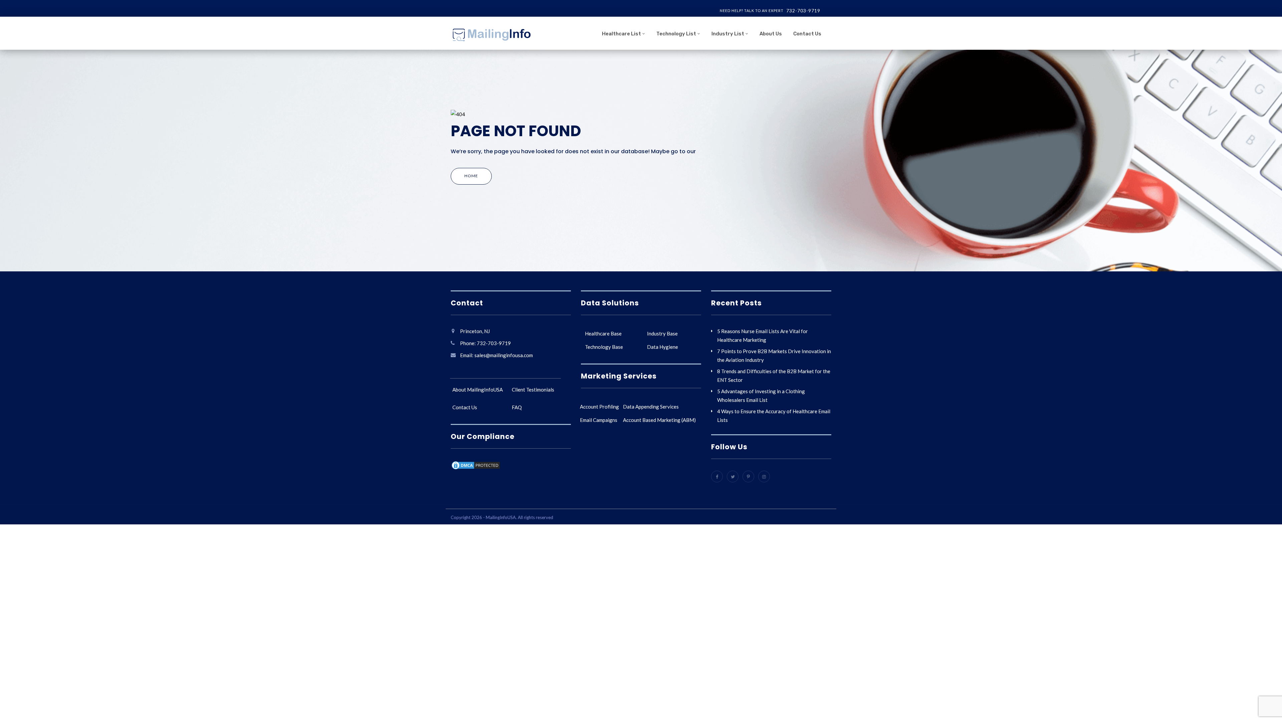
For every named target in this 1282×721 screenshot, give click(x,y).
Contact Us (807, 34)
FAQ (517, 407)
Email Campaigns (598, 420)
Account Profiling (599, 407)
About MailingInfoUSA (477, 390)
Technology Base (604, 347)
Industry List (727, 34)
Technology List (676, 34)
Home (471, 175)
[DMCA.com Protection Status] (476, 466)
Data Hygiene (662, 347)
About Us (771, 34)
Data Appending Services (651, 407)
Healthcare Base (603, 333)
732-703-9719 (803, 10)
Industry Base (662, 333)
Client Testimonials (533, 390)
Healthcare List (621, 34)
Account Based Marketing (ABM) (659, 420)
